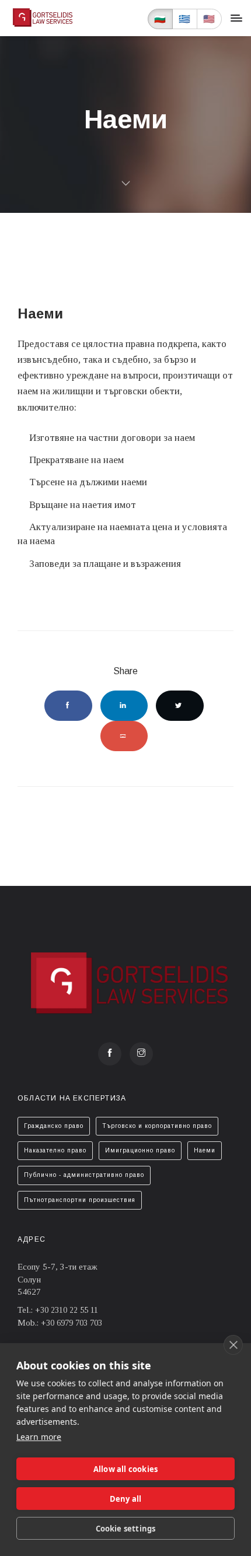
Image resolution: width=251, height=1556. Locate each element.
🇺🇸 (209, 19)
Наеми (204, 1150)
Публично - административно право (84, 1175)
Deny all (126, 1499)
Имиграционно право (140, 1150)
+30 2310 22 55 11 (66, 1310)
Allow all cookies (125, 1469)
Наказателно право (55, 1150)
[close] (233, 1345)
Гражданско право (53, 1126)
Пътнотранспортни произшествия (79, 1200)
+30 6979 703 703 (71, 1323)
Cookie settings (126, 1528)
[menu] (236, 18)
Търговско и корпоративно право (157, 1126)
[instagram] (141, 1054)
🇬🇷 (185, 19)
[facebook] (109, 1054)
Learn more (38, 1436)
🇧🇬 (160, 19)
